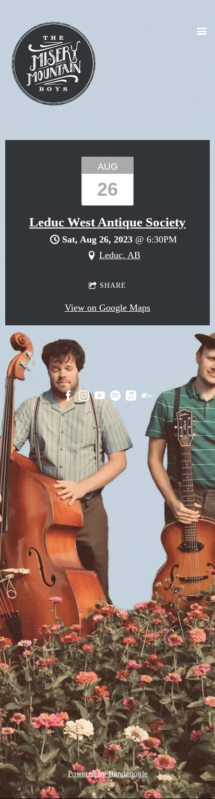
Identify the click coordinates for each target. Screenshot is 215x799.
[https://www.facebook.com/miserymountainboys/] (68, 397)
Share (113, 285)
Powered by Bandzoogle (108, 773)
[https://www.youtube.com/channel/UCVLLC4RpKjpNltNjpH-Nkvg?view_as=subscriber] (99, 397)
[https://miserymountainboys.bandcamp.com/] (146, 397)
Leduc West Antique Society (107, 222)
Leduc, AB (119, 255)
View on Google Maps (107, 307)
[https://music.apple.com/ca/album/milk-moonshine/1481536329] (131, 397)
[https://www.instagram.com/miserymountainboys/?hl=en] (84, 397)
